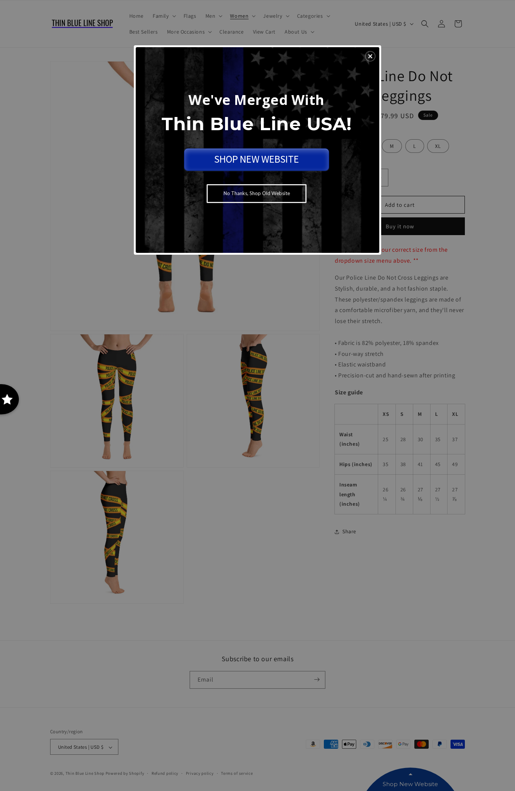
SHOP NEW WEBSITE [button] (256, 158)
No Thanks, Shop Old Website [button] (257, 193)
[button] (370, 56)
